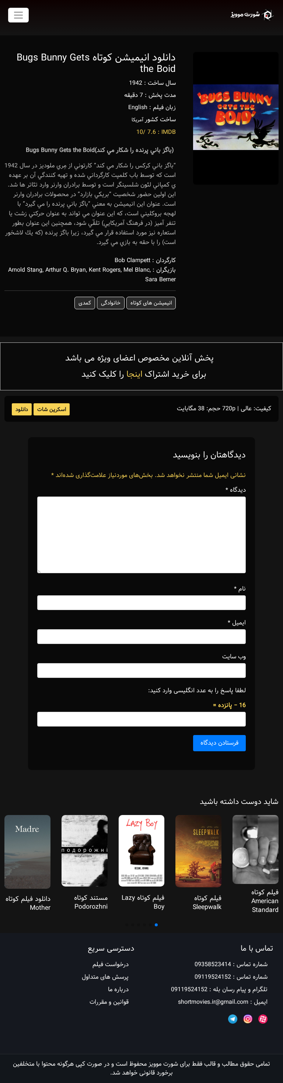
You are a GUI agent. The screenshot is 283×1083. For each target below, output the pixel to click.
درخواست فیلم (110, 964)
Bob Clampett (132, 260)
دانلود (21, 409)
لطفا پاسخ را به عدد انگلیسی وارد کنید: (197, 690)
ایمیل (237, 623)
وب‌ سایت (234, 656)
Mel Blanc (136, 270)
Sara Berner (160, 280)
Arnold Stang (25, 270)
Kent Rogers (104, 270)
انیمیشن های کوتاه (151, 303)
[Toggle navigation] (18, 15)
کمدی (84, 303)
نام (240, 589)
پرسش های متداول (105, 977)
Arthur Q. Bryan (65, 270)
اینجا (134, 374)
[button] (156, 924)
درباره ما (118, 990)
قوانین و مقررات (109, 1002)
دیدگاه (236, 490)
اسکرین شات (51, 409)
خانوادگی (110, 303)
